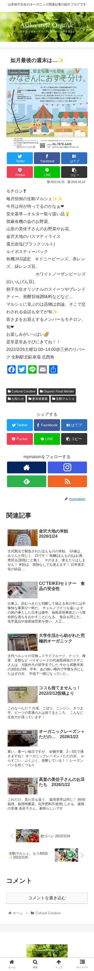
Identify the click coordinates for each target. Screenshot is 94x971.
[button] (84, 632)
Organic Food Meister (58, 391)
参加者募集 (39, 399)
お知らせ (17, 399)
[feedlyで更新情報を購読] (26, 481)
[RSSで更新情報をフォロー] (67, 481)
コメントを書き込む (47, 898)
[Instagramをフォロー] (67, 467)
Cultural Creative (23, 391)
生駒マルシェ (65, 399)
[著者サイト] (26, 467)
